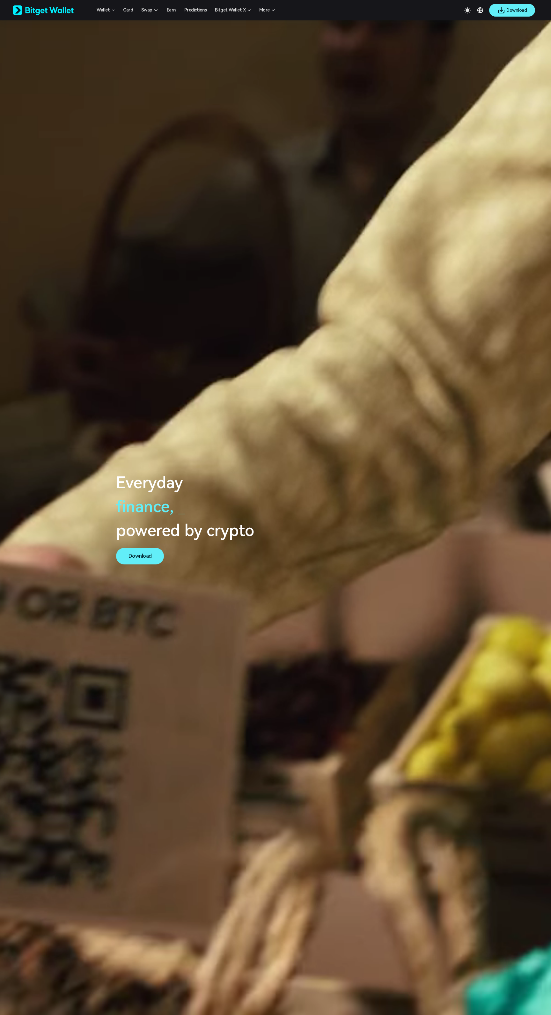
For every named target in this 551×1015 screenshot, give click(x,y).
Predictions (195, 9)
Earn (171, 9)
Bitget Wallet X (230, 9)
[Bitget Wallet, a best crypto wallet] (51, 10)
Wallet (103, 9)
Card (128, 9)
